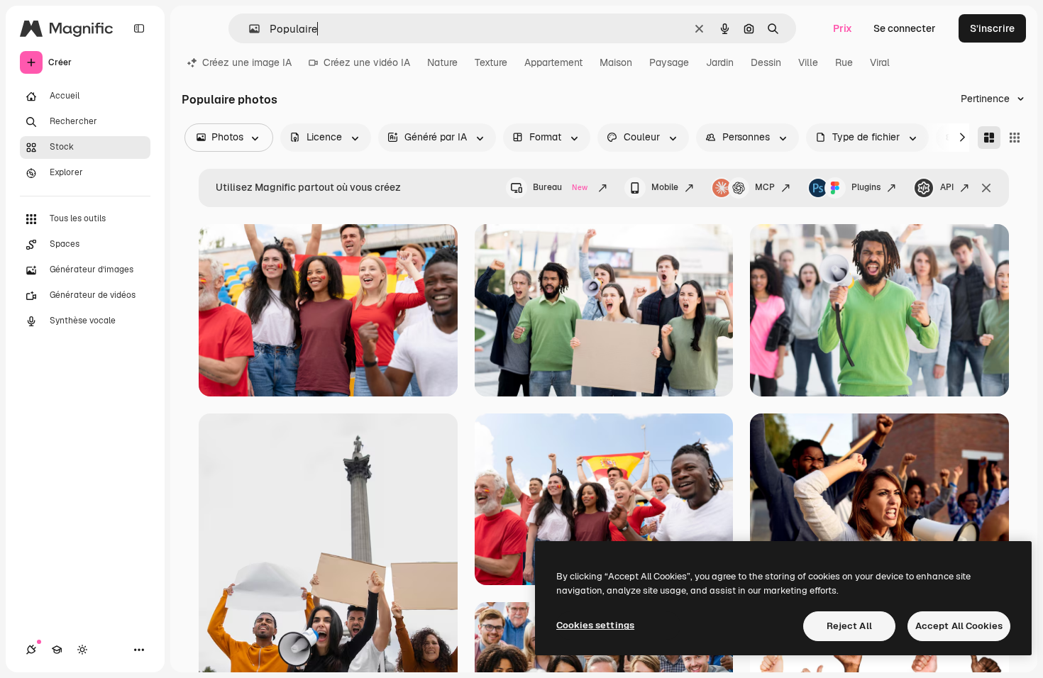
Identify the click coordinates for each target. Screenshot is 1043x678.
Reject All (849, 626)
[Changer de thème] (82, 649)
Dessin (766, 62)
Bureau (560, 187)
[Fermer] (986, 188)
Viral (880, 62)
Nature (442, 62)
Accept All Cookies (959, 626)
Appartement (553, 62)
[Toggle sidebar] (139, 28)
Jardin (720, 62)
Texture (491, 62)
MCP (765, 187)
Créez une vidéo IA (367, 62)
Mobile (664, 187)
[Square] (1014, 137)
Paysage (669, 62)
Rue (844, 62)
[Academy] (56, 649)
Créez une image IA (247, 62)
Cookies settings (595, 625)
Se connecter (904, 28)
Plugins (866, 187)
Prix (842, 28)
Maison (616, 62)
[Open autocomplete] (248, 28)
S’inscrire (992, 28)
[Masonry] (989, 137)
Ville (808, 62)
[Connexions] (31, 649)
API (947, 187)
